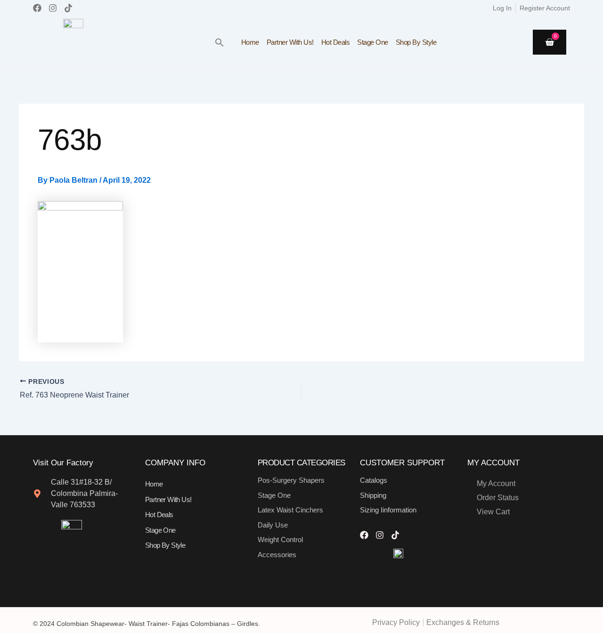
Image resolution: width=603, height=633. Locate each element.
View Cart (493, 512)
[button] (219, 42)
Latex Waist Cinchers (290, 510)
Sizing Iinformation (388, 510)
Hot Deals (335, 42)
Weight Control (280, 540)
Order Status (498, 498)
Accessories (277, 555)
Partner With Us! (290, 42)
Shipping (373, 495)
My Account (496, 483)
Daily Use (273, 525)
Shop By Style (416, 42)
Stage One (372, 42)
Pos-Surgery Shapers (291, 480)
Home (250, 42)
